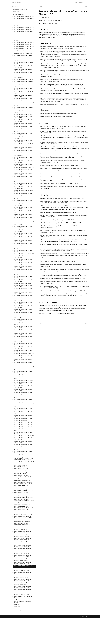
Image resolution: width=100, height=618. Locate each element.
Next (86, 6)
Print (88, 320)
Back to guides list (16, 6)
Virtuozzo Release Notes (20, 9)
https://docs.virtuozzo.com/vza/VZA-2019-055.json (51, 315)
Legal (86, 616)
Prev (41, 6)
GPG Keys (82, 616)
